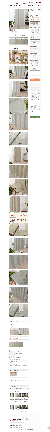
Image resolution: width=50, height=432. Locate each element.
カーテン (11, 7)
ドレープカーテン (11, 5)
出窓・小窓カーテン (34, 5)
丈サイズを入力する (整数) (34, 46)
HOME (9, 7)
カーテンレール (29, 5)
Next (28, 18)
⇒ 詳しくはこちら (19, 359)
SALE (38, 5)
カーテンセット (20, 5)
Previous (9, 18)
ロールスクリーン (24, 5)
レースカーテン (15, 5)
